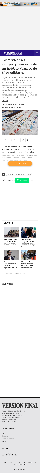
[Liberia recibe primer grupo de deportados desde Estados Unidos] (28, 255)
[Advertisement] (20, 29)
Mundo (4, 101)
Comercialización (8, 439)
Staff (3, 433)
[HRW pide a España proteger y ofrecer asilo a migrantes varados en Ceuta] (11, 232)
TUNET (23, 469)
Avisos (4, 441)
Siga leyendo (20, 164)
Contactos (5, 436)
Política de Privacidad (20, 465)
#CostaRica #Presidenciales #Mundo (19, 174)
